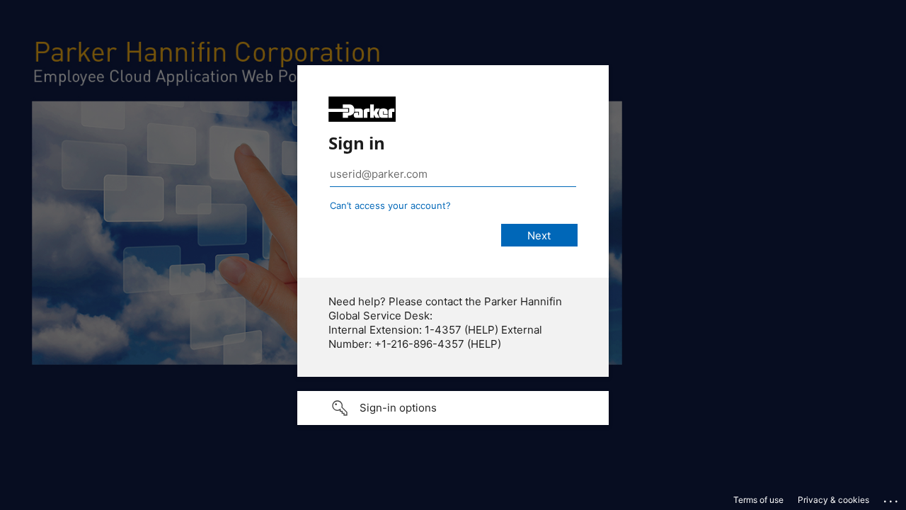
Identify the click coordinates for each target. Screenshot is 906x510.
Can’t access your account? (390, 205)
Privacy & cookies (833, 499)
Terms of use (758, 499)
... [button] (891, 498)
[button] (453, 408)
